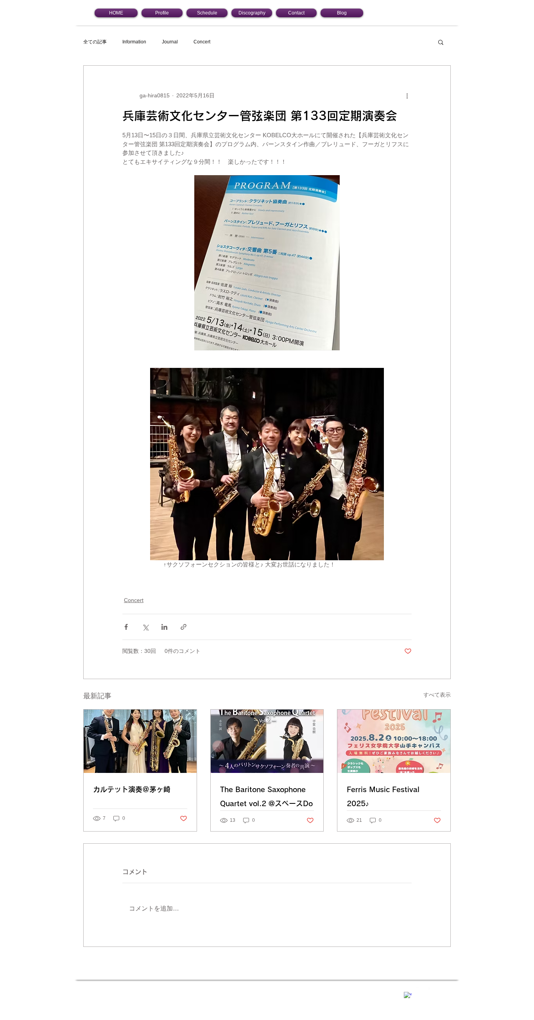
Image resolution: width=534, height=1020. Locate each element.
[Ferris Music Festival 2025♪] (393, 741)
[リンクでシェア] (183, 627)
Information (134, 42)
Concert (202, 42)
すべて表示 (437, 695)
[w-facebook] (408, 996)
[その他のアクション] (407, 95)
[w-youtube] (433, 991)
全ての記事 (95, 42)
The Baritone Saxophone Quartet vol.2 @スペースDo (266, 796)
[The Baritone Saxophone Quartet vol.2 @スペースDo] (267, 741)
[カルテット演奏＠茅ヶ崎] (140, 741)
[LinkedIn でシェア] (164, 627)
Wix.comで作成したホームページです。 (243, 990)
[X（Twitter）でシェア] (145, 627)
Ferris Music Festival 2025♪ (383, 796)
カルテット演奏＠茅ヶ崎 (131, 789)
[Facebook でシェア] (126, 627)
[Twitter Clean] (420, 991)
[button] (440, 42)
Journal (170, 42)
